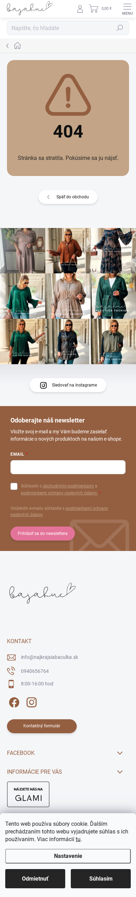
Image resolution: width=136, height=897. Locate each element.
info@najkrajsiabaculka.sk (49, 657)
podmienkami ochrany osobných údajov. (59, 493)
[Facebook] (13, 701)
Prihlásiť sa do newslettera (43, 533)
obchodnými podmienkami (68, 486)
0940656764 (35, 671)
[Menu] (127, 8)
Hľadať (120, 27)
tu (78, 839)
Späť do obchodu (72, 196)
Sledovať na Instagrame (74, 385)
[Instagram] (30, 701)
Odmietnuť (35, 878)
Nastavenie (68, 856)
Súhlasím (101, 878)
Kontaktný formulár (41, 725)
